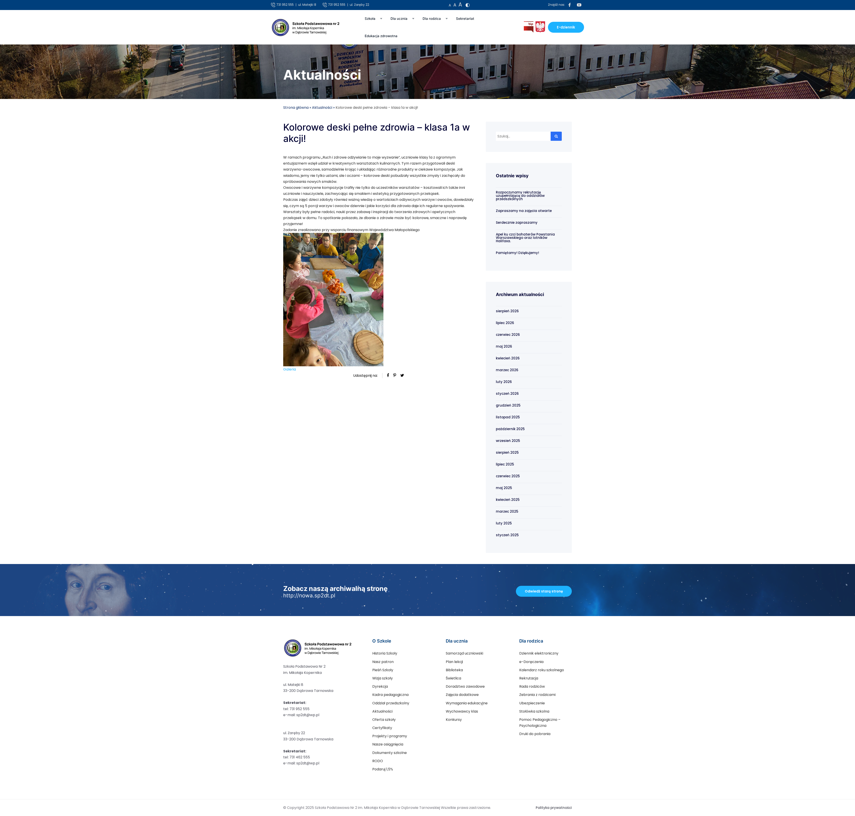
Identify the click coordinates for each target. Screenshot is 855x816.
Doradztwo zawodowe (465, 686)
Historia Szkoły (384, 653)
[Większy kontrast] (467, 5)
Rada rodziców (532, 686)
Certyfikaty (382, 727)
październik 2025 (510, 429)
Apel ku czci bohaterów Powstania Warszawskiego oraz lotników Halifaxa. (525, 237)
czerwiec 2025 (508, 476)
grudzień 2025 (508, 405)
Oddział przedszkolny (390, 703)
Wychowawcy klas (462, 711)
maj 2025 (504, 488)
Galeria (289, 369)
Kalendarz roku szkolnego (541, 670)
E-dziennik (566, 27)
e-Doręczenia (531, 661)
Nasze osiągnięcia (387, 744)
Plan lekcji (454, 661)
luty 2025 (504, 523)
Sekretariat (465, 18)
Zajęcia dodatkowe (462, 694)
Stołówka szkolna (534, 711)
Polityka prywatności (554, 807)
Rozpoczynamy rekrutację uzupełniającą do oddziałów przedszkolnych (520, 195)
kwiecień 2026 (508, 358)
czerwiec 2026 (508, 334)
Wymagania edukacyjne (467, 703)
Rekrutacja (528, 678)
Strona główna (296, 107)
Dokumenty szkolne (389, 752)
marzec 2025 (507, 511)
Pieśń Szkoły (382, 670)
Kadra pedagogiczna (390, 694)
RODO (377, 761)
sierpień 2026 (507, 311)
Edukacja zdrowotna (381, 36)
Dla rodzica (432, 18)
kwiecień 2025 (508, 499)
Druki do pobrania (534, 733)
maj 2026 (504, 346)
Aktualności (322, 107)
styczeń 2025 (507, 535)
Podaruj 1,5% (382, 769)
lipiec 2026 (505, 322)
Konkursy (454, 719)
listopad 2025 (508, 417)
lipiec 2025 (505, 464)
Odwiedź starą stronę (544, 591)
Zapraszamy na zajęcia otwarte (524, 210)
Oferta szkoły (384, 719)
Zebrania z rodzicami (537, 694)
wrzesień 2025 (508, 440)
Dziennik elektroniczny (538, 653)
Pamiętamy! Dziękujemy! (517, 252)
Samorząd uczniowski (464, 653)
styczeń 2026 (507, 393)
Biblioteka (454, 670)
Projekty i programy (389, 736)
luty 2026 (504, 381)
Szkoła (370, 18)
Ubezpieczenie (532, 703)
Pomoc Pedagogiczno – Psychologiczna (539, 722)
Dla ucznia (399, 18)
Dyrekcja (380, 686)
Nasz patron (383, 661)
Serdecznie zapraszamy (516, 222)
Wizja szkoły (382, 678)
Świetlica (453, 678)
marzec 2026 (507, 370)
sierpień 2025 (507, 452)
